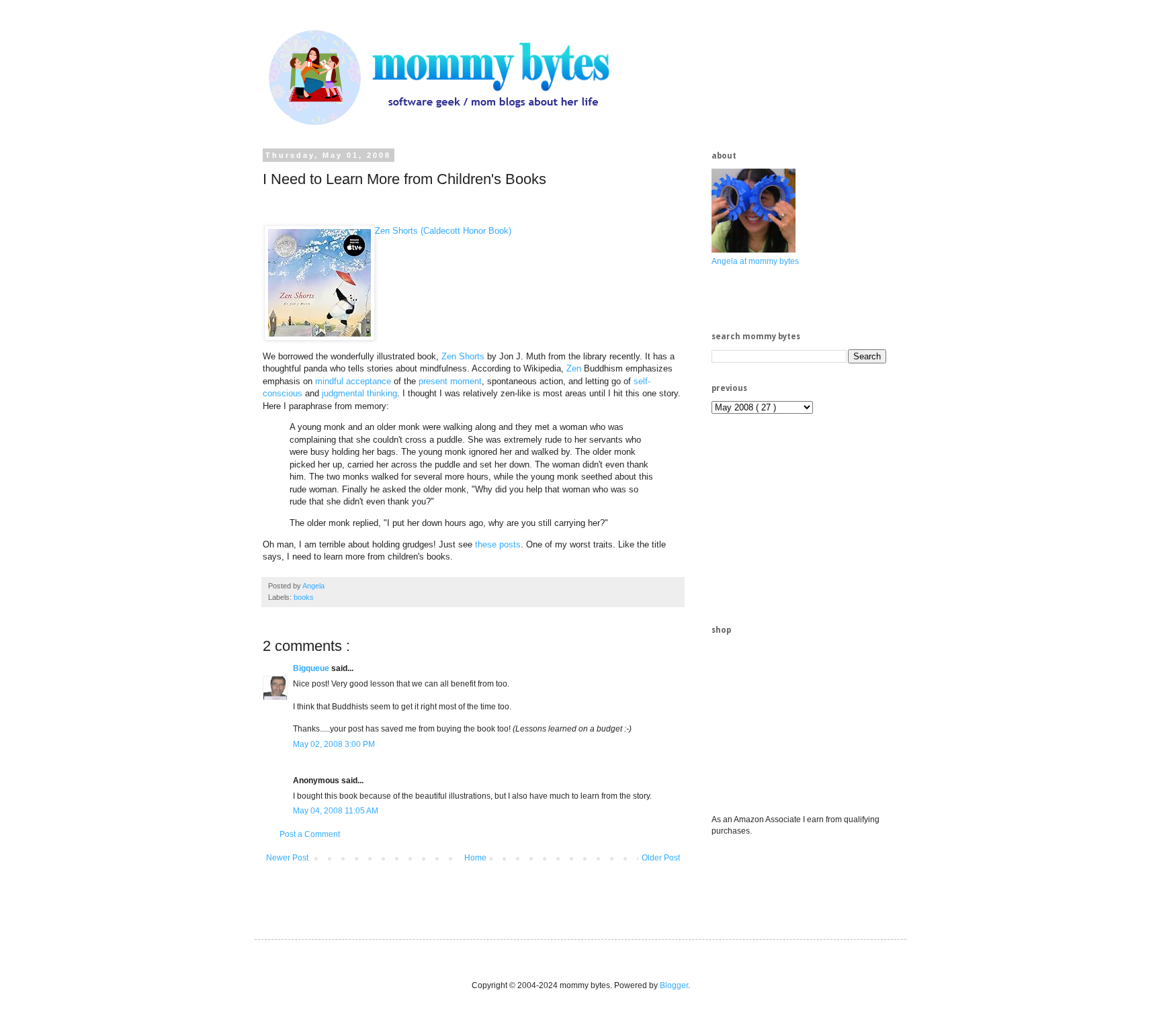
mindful (329, 381)
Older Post (661, 858)
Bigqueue (312, 668)
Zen (573, 368)
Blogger (674, 985)
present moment (450, 381)
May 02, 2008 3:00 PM (334, 744)
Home (475, 858)
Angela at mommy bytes (755, 261)
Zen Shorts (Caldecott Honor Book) (443, 231)
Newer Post (287, 858)
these (486, 544)
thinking (382, 393)
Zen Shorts (462, 356)
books (304, 597)
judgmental (343, 393)
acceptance (368, 381)
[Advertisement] (812, 518)
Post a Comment (310, 834)
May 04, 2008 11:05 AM (335, 810)
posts (510, 544)
